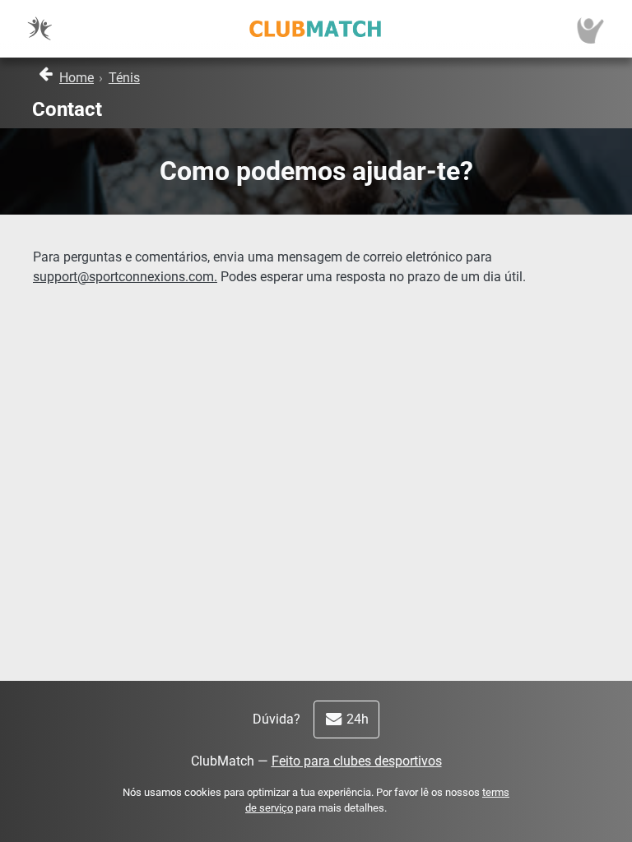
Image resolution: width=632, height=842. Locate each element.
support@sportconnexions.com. (125, 277)
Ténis (124, 78)
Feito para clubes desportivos (357, 761)
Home (76, 78)
